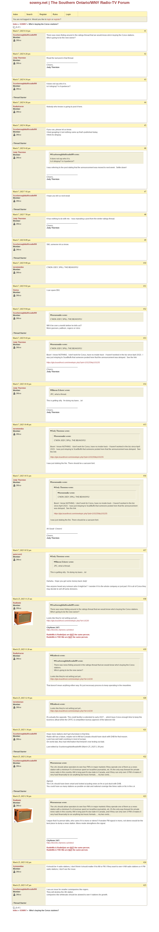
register (57, 19)
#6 (145, 148)
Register (43, 14)
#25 (144, 885)
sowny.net (39, 2)
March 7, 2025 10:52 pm (22, 550)
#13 (144, 338)
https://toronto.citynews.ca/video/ (60, 630)
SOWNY (23, 24)
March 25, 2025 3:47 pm (22, 885)
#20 (144, 698)
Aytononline (18, 866)
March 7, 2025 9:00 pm (21, 263)
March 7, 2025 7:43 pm (21, 192)
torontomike (18, 267)
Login (68, 14)
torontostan (18, 702)
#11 (144, 286)
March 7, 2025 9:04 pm (21, 309)
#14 (144, 384)
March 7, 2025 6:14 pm (21, 31)
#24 (144, 862)
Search (29, 14)
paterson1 (17, 554)
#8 (145, 214)
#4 (145, 102)
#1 (145, 31)
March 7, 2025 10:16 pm (22, 384)
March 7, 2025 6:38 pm (21, 125)
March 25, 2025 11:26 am (22, 649)
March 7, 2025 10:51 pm (22, 476)
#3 (145, 79)
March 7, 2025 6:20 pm (21, 54)
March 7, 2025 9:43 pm (21, 338)
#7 (145, 192)
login (49, 19)
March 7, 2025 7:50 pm (21, 214)
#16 (144, 476)
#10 (144, 263)
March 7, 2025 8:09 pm (21, 240)
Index (15, 14)
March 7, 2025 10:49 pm (22, 425)
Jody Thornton (19, 58)
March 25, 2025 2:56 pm (22, 796)
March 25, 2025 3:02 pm (22, 862)
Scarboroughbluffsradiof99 (25, 35)
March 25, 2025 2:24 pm (22, 757)
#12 (144, 309)
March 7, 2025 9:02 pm (21, 286)
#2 (145, 54)
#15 (144, 425)
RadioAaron (18, 106)
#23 (144, 796)
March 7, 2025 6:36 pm (21, 102)
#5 (145, 125)
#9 (145, 240)
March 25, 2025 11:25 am (22, 599)
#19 (144, 649)
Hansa (16, 290)
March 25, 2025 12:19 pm (22, 698)
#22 (144, 757)
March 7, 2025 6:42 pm (21, 148)
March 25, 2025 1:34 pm (22, 730)
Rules (55, 14)
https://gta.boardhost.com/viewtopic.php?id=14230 (68, 621)
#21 (144, 730)
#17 (144, 550)
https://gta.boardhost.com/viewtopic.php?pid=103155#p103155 (73, 362)
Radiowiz (17, 603)
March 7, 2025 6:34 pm (21, 79)
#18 (144, 599)
